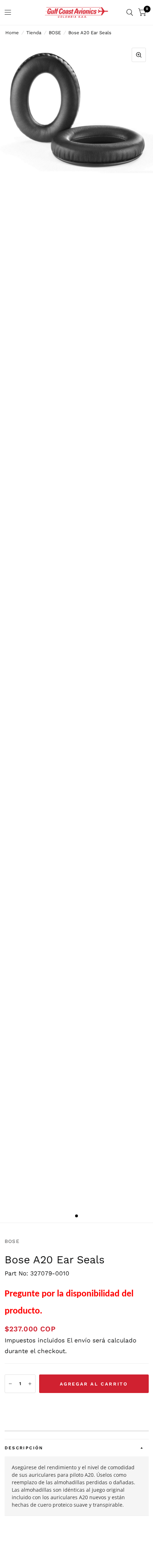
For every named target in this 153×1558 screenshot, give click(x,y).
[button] (77, 1406)
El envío (78, 1340)
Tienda (33, 32)
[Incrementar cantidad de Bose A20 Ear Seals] (30, 1384)
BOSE (55, 32)
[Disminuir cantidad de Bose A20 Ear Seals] (10, 1384)
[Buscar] (130, 12)
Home (12, 32)
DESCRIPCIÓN (24, 1447)
